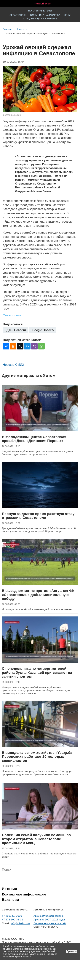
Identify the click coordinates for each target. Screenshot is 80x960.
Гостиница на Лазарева (45, 15)
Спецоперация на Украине (40, 18)
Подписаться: (13, 324)
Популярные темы (40, 10)
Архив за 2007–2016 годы (49, 919)
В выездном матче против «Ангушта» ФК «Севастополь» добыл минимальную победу (38, 595)
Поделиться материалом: (22, 340)
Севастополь (17, 15)
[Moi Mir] (27, 346)
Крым (67, 15)
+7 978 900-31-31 (12, 919)
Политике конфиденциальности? (30, 955)
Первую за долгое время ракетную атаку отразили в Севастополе (38, 516)
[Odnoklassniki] (13, 346)
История (9, 889)
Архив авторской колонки (48, 915)
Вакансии (10, 900)
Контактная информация (24, 894)
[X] (20, 346)
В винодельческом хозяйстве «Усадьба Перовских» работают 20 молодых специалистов (37, 757)
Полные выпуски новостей (49, 923)
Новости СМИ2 (13, 364)
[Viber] (34, 346)
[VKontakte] (6, 346)
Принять (71, 951)
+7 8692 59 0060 (12, 915)
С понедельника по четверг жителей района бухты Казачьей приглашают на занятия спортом (37, 672)
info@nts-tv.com (20, 923)
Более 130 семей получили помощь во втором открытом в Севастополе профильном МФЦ (36, 839)
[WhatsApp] (41, 346)
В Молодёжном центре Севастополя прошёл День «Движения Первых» (34, 439)
